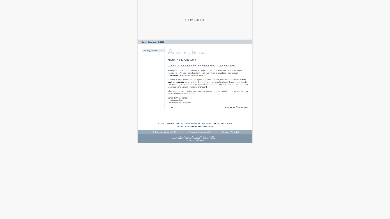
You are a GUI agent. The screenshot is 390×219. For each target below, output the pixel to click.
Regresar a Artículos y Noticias (236, 107)
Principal (161, 123)
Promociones (197, 126)
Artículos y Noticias (149, 51)
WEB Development (193, 123)
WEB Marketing (218, 123)
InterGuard (202, 87)
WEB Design (180, 123)
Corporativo (170, 123)
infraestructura (173, 75)
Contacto (228, 123)
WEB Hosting (206, 123)
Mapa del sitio (208, 126)
